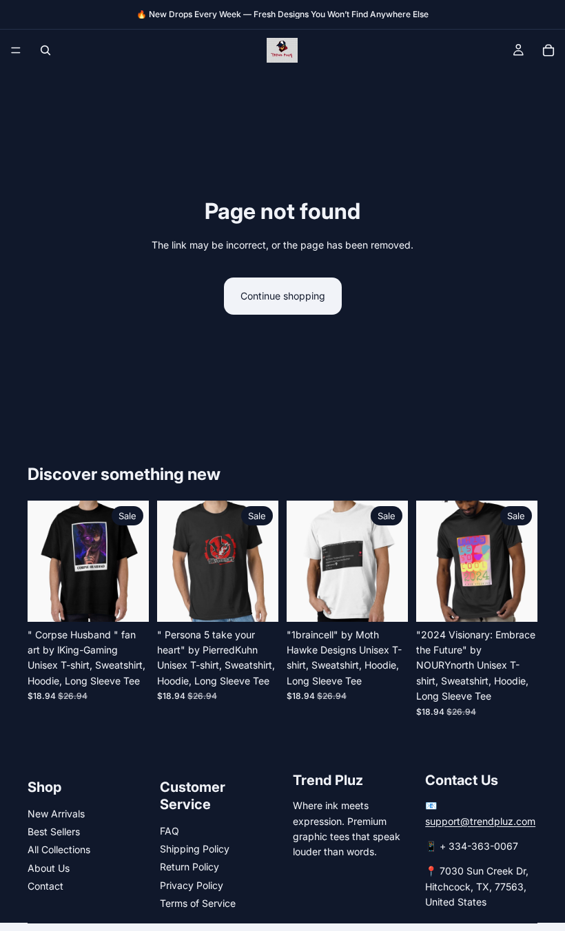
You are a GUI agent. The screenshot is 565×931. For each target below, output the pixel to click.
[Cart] (548, 50)
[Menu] (16, 50)
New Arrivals (56, 813)
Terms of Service (198, 903)
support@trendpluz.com (480, 821)
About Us (49, 868)
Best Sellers (54, 831)
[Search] (45, 50)
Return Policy (189, 866)
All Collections (59, 849)
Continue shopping (282, 296)
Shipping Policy (194, 849)
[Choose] (127, 600)
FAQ (169, 831)
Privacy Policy (191, 885)
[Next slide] (134, 561)
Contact (45, 886)
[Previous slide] (43, 561)
